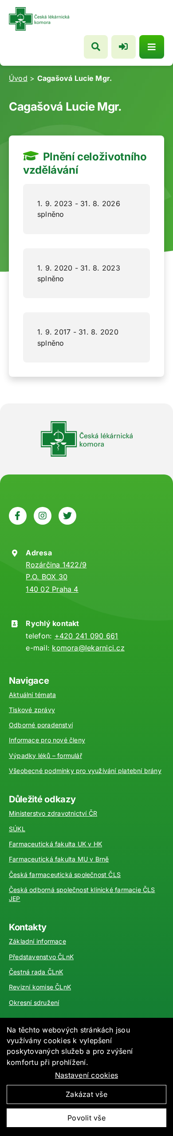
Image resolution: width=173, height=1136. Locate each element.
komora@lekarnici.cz (88, 647)
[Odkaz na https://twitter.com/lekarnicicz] (67, 516)
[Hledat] (96, 47)
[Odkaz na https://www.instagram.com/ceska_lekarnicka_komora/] (42, 516)
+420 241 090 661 (86, 635)
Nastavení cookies (86, 1075)
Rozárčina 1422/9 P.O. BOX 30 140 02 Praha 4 (56, 576)
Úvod (18, 78)
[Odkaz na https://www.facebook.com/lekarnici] (18, 516)
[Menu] (151, 47)
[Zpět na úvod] (39, 10)
